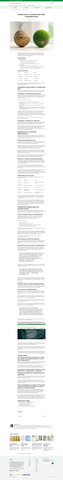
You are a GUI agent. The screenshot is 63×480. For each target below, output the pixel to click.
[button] (53, 3)
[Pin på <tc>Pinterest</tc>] (21, 412)
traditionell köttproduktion (27, 90)
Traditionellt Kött (21, 59)
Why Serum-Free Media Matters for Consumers (37, 444)
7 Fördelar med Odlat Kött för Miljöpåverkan (24, 403)
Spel (24, 5)
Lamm (17, 5)
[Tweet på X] (18, 412)
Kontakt (30, 461)
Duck (22, 5)
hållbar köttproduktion (32, 343)
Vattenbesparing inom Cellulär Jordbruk (24, 404)
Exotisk (32, 5)
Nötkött (14, 5)
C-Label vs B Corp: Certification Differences (47, 444)
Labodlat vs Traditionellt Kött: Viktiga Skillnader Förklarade (26, 402)
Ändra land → (51, 0)
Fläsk (19, 5)
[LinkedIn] (14, 429)
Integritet (50, 476)
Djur (34, 5)
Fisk (26, 5)
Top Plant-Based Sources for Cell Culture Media (14, 444)
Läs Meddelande (21, 0)
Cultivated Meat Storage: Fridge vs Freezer (24, 444)
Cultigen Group (22, 425)
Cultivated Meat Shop (13, 476)
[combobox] (35, 3)
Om (29, 460)
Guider (30, 462)
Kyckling (11, 5)
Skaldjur (29, 5)
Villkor (47, 476)
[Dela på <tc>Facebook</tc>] (20, 412)
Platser (30, 465)
